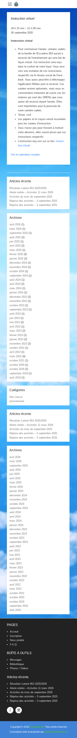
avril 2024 (15, 283)
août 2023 (15, 313)
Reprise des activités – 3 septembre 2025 (33, 204)
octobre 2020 (16, 364)
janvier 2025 (16, 258)
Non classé (15, 396)
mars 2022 (15, 356)
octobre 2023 (16, 305)
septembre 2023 (18, 309)
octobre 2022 (16, 347)
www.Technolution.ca (56, 731)
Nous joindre (17, 640)
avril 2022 (15, 351)
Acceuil (14, 631)
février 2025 (16, 254)
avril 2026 (15, 224)
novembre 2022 (18, 343)
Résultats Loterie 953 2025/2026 (27, 188)
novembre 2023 (18, 300)
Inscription (16, 635)
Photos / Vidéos (19, 668)
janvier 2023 (16, 339)
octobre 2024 (16, 271)
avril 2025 (15, 245)
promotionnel (16, 401)
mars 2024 (15, 288)
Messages (16, 659)
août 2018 (15, 377)
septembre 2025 (18, 232)
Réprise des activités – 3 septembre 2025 (33, 200)
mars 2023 (15, 330)
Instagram (18, 710)
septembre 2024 (18, 275)
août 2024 (15, 279)
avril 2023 (15, 326)
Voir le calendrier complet (25, 154)
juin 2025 (14, 241)
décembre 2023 (18, 296)
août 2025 (15, 237)
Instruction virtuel (23, 18)
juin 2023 (14, 318)
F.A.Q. (13, 644)
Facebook (10, 710)
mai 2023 (14, 322)
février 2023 (16, 335)
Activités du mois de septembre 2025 (30, 196)
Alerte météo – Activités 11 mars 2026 (31, 192)
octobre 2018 (16, 369)
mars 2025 (15, 250)
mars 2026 (15, 228)
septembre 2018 (18, 373)
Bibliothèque (17, 664)
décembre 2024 (18, 262)
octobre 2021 (16, 360)
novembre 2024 (18, 267)
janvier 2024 (16, 292)
